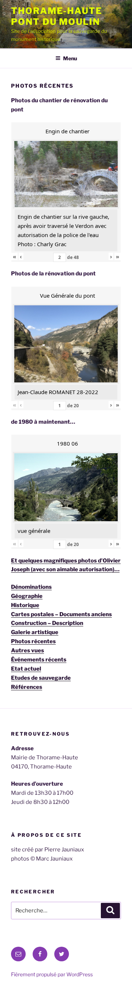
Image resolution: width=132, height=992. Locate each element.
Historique (25, 605)
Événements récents (38, 659)
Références (26, 687)
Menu (70, 58)
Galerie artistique (34, 632)
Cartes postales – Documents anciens (61, 614)
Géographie (27, 596)
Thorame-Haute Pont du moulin (56, 16)
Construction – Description (47, 623)
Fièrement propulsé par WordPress (52, 974)
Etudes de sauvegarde (41, 678)
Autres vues (27, 650)
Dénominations (31, 587)
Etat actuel (26, 668)
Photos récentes (33, 641)
